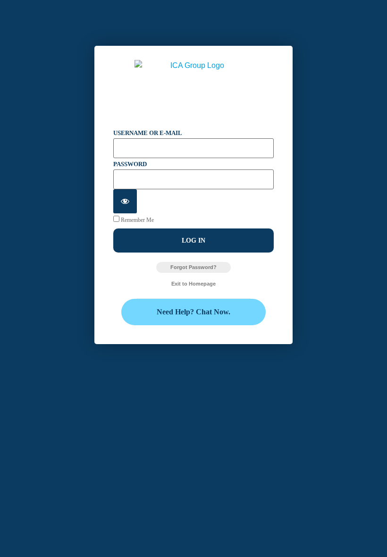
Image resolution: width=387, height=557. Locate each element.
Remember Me (136, 220)
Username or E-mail (147, 133)
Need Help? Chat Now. (193, 312)
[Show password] (125, 201)
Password (130, 164)
